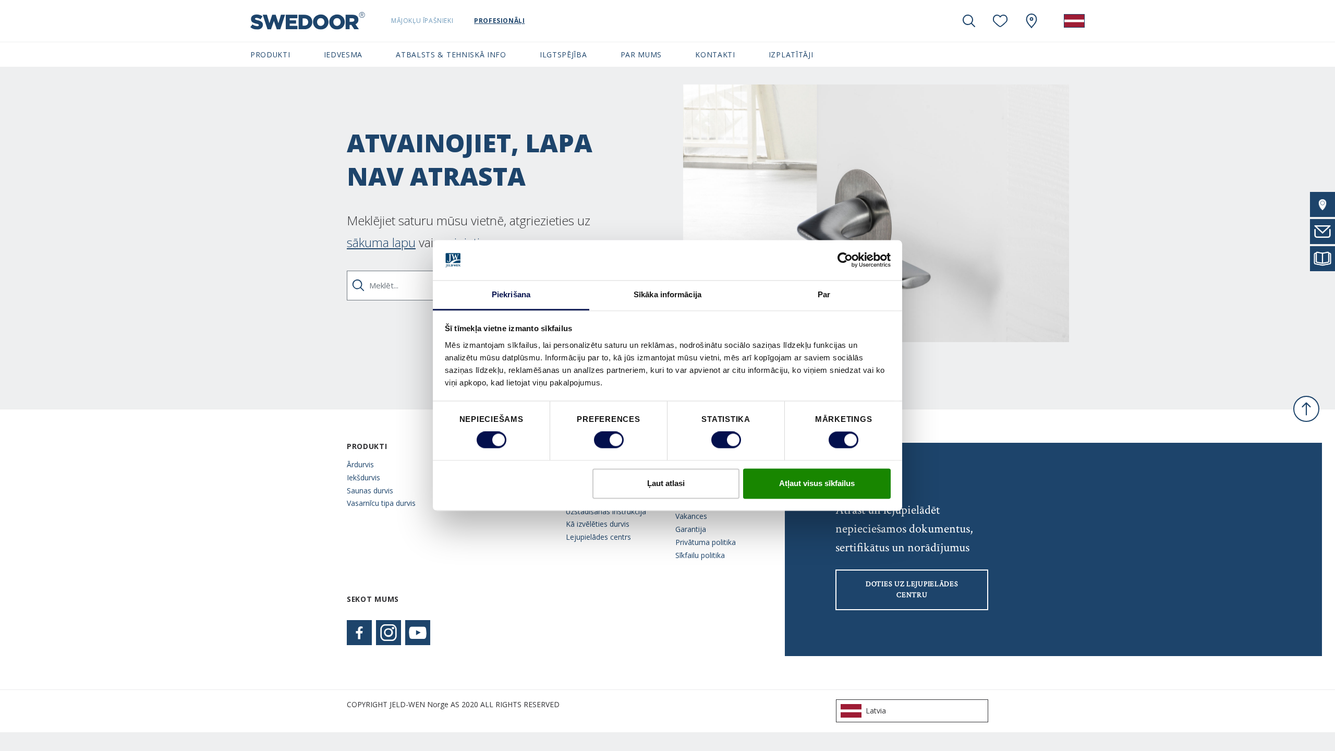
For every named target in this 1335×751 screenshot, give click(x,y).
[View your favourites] (1000, 21)
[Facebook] (359, 632)
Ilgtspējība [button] (563, 54)
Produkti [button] (270, 54)
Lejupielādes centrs (598, 537)
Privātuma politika (705, 542)
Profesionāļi (499, 20)
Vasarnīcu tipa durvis (381, 503)
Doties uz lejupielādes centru (912, 589)
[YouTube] (417, 632)
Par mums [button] (641, 54)
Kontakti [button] (715, 54)
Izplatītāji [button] (791, 54)
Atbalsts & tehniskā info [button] (451, 54)
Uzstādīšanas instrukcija (606, 511)
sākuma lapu (381, 242)
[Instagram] (388, 632)
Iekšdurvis (363, 477)
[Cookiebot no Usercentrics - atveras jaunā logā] (845, 260)
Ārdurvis (360, 464)
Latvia (876, 711)
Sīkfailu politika (700, 555)
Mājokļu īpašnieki (422, 20)
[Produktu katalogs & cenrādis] (1322, 258)
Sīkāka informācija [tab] (667, 294)
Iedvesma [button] (343, 54)
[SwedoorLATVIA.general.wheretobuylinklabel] (1031, 21)
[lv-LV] (1074, 21)
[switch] (609, 440)
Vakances (691, 516)
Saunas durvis (370, 490)
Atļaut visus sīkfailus (817, 483)
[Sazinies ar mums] (1322, 231)
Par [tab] (824, 294)
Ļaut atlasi (666, 483)
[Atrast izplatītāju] (1322, 204)
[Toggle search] (969, 21)
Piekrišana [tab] (511, 294)
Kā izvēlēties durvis (597, 524)
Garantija (690, 529)
